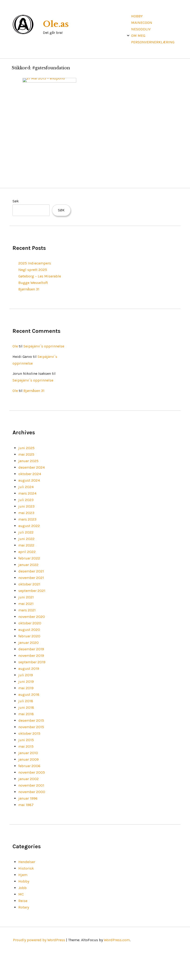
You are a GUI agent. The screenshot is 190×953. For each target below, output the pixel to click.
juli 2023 (26, 500)
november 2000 (31, 792)
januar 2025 (28, 461)
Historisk (26, 868)
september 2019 (31, 662)
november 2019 (31, 655)
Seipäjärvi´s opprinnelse (43, 346)
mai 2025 (26, 454)
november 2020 (31, 616)
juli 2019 (25, 675)
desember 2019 (31, 649)
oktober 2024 (29, 474)
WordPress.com (117, 940)
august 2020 (29, 629)
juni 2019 (26, 681)
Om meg (138, 35)
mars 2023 (27, 519)
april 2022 (27, 552)
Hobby (137, 16)
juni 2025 (26, 448)
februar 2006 (29, 766)
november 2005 (31, 772)
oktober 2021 (29, 584)
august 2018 (28, 694)
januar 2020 (28, 642)
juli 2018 (25, 701)
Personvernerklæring (152, 42)
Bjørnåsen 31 (28, 289)
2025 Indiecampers (34, 263)
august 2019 (28, 668)
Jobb (22, 888)
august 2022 (29, 526)
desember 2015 (31, 720)
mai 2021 (26, 603)
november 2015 (31, 727)
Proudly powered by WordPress (39, 940)
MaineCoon (141, 22)
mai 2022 (26, 545)
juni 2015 (26, 740)
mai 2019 (26, 688)
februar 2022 (29, 558)
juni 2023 (26, 506)
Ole (15, 346)
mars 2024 (27, 493)
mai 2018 (26, 714)
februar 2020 (29, 636)
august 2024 (29, 480)
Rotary (23, 907)
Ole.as (56, 24)
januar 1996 (28, 798)
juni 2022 (26, 539)
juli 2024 (26, 487)
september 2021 (31, 590)
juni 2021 (26, 597)
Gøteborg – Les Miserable (39, 276)
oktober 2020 (29, 623)
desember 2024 (31, 467)
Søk (16, 201)
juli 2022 (26, 532)
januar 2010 (28, 753)
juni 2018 (26, 707)
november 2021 (31, 577)
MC (21, 894)
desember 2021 (31, 571)
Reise (22, 901)
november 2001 (31, 785)
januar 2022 (28, 564)
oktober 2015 (29, 733)
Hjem (22, 875)
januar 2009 (28, 759)
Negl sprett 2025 (32, 269)
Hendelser (26, 862)
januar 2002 (28, 779)
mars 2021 (27, 610)
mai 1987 (26, 805)
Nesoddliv (141, 29)
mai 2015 (26, 746)
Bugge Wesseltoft (33, 282)
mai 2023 (26, 513)
